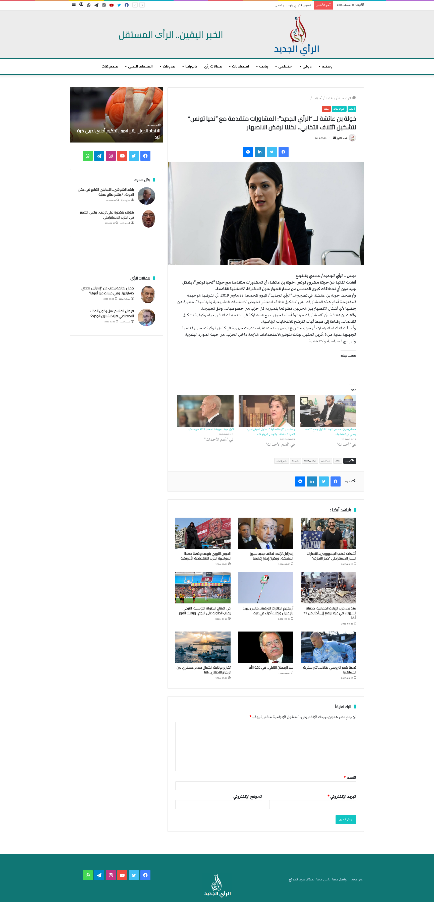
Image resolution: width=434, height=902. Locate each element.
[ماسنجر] (248, 152)
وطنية (327, 66)
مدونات (169, 66)
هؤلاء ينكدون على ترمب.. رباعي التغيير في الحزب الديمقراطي (107, 215)
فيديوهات (109, 66)
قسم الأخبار (342, 138)
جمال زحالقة (124, 299)
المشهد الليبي (140, 66)
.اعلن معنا (323, 879)
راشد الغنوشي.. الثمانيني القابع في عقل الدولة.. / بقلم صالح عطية (106, 192)
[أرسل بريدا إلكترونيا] (334, 138)
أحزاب (317, 98)
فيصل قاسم (125, 321)
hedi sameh (125, 223)
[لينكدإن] (260, 152)
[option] (116, 115)
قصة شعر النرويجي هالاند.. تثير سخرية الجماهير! (329, 669)
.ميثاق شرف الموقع (301, 879)
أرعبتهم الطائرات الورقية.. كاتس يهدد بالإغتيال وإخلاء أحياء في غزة (268, 610)
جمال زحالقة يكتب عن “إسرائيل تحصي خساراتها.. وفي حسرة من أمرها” (107, 290)
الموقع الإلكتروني (247, 796)
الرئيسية (345, 98)
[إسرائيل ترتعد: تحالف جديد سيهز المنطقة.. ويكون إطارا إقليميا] (265, 533)
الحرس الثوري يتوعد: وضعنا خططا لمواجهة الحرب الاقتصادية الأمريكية (265, 5)
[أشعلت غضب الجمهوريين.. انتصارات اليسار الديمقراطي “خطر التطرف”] (328, 533)
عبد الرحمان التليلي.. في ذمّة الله (271, 667)
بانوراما (191, 66)
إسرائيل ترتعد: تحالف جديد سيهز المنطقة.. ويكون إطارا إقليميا (271, 556)
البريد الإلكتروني (342, 796)
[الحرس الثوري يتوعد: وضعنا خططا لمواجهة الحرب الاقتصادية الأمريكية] (203, 533)
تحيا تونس (325, 460)
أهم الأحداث (339, 109)
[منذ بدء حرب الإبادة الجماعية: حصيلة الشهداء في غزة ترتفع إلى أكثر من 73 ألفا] (328, 587)
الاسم (350, 778)
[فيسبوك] (284, 152)
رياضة (263, 66)
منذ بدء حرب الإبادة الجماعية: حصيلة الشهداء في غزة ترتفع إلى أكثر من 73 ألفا (329, 613)
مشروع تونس (281, 460)
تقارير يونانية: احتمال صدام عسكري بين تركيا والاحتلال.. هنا (204, 669)
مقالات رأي (213, 66)
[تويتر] (272, 152)
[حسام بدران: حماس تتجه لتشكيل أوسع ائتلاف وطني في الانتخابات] (328, 411)
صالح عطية (125, 200)
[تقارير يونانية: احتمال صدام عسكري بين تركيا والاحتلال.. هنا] (203, 647)
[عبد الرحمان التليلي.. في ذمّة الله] (265, 647)
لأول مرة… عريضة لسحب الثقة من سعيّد (211, 429)
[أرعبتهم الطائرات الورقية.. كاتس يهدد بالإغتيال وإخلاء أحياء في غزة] (265, 587)
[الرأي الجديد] (217, 34)
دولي (307, 66)
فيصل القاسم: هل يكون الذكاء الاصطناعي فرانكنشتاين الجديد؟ (112, 313)
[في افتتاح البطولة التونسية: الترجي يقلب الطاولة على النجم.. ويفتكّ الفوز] (203, 587)
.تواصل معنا (340, 879)
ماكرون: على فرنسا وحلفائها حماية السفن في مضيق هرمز (119, 133)
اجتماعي (285, 66)
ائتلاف (337, 460)
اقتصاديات (240, 66)
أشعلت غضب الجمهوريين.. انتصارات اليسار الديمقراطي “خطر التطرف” (331, 556)
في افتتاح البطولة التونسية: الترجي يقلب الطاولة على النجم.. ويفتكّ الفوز (205, 610)
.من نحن (357, 879)
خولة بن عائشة (310, 460)
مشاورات (295, 460)
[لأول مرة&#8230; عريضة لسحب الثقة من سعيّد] (205, 411)
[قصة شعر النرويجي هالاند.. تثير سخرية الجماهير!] (328, 647)
